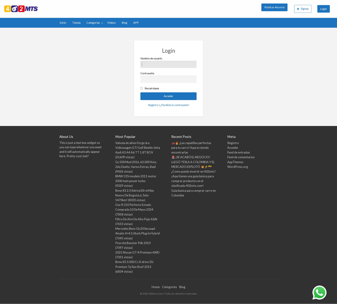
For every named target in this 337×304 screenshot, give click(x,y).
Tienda (76, 22)
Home (156, 287)
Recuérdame (152, 88)
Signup (305, 8)
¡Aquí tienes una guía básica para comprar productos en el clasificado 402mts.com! (192, 180)
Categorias (93, 22)
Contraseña (147, 73)
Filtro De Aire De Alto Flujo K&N (136, 219)
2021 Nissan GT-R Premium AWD (137, 252)
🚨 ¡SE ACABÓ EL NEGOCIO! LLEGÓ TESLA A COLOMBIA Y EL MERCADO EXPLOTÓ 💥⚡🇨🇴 (193, 161)
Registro (153, 105)
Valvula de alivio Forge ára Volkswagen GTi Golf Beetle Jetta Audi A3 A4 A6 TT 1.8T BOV (137, 147)
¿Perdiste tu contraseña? (174, 105)
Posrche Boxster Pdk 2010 (133, 243)
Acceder (232, 147)
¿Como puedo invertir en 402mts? (193, 171)
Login (323, 8)
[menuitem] (274, 9)
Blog (124, 22)
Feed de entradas (238, 152)
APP (136, 22)
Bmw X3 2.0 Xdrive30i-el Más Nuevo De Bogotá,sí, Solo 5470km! (134, 195)
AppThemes (235, 162)
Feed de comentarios (241, 157)
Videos (111, 22)
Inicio (63, 22)
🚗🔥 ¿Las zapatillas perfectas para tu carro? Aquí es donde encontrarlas (191, 147)
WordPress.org (237, 167)
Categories (169, 287)
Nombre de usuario (151, 58)
